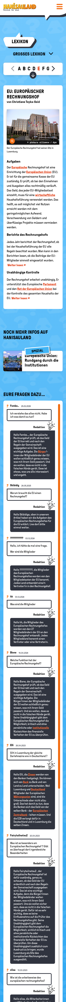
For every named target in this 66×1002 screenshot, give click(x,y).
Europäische (19, 167)
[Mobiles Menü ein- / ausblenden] (60, 6)
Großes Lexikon (29, 54)
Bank (26, 782)
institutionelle (41, 727)
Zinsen (31, 774)
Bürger (42, 451)
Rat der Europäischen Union (34, 289)
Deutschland (38, 789)
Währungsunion (22, 796)
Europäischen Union (38, 172)
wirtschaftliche (45, 195)
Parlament (49, 284)
